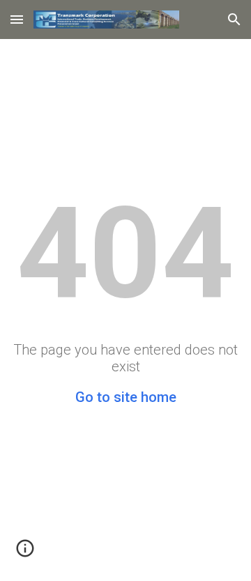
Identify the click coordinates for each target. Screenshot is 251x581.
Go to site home (125, 397)
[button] (16, 19)
